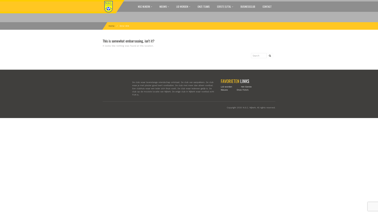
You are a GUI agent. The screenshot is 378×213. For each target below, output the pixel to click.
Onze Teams (204, 6)
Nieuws (163, 6)
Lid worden (182, 6)
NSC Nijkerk (144, 6)
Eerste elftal (224, 6)
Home (111, 26)
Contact (267, 6)
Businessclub (248, 6)
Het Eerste (246, 86)
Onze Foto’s (243, 90)
